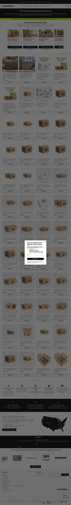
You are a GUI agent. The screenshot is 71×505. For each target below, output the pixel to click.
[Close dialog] (45, 241)
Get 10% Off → (35, 258)
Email (28, 254)
